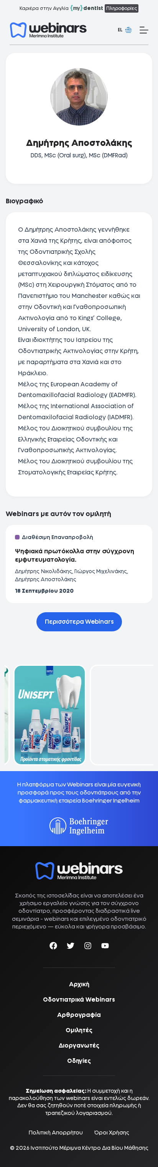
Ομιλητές (79, 1030)
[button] (125, 30)
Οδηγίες (79, 1060)
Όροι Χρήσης (111, 1132)
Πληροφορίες (121, 8)
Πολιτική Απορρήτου (56, 1132)
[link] (41, 715)
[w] (48, 30)
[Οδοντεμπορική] (41, 669)
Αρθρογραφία (79, 1015)
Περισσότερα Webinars (79, 621)
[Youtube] (105, 947)
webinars (56, 918)
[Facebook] (53, 947)
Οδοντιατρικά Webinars (79, 999)
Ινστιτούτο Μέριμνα (56, 1148)
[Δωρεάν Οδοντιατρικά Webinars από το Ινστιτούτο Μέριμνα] (79, 866)
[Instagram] (88, 947)
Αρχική (79, 984)
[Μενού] (144, 30)
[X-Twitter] (70, 947)
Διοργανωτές (79, 1045)
